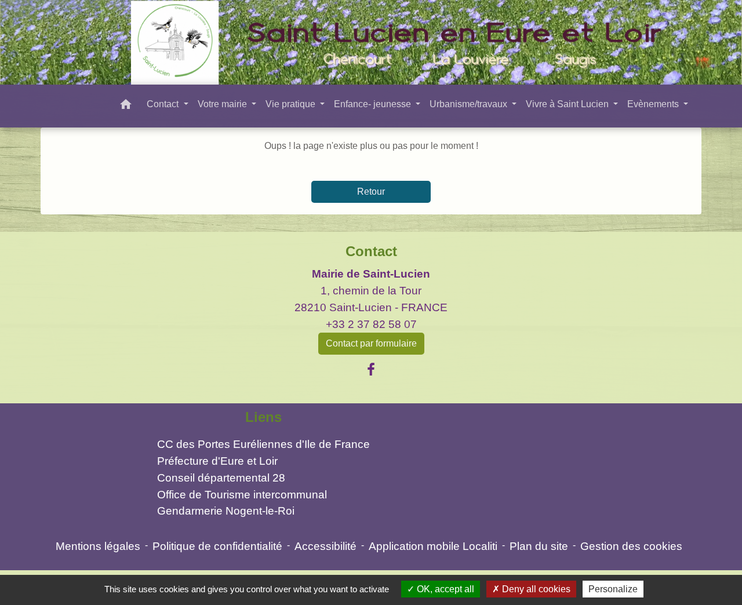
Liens (263, 417)
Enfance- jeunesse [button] (373, 104)
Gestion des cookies (631, 546)
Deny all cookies (535, 589)
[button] (126, 106)
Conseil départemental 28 (221, 478)
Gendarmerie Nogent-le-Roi (225, 511)
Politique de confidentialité (217, 546)
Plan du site (539, 546)
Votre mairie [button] (223, 104)
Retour (371, 191)
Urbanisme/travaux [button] (470, 104)
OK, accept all (444, 589)
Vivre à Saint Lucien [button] (568, 104)
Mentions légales (98, 546)
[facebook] (371, 370)
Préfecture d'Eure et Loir (217, 461)
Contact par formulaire (371, 343)
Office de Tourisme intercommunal (242, 495)
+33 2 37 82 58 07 (371, 324)
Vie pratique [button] (291, 104)
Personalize (613, 589)
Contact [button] (164, 104)
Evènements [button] (654, 104)
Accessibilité (325, 546)
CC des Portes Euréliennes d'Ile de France (263, 444)
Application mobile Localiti (433, 546)
